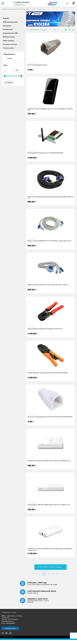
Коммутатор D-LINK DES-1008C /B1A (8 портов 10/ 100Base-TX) (49, 504)
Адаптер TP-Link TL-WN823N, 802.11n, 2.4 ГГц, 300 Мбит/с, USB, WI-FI (50, 109)
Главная (4, 9)
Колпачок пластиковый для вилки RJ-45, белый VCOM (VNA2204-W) (50, 417)
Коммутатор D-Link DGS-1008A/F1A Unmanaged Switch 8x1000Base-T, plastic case (50, 549)
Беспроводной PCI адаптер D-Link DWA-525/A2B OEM (45, 153)
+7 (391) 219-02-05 (21, 2)
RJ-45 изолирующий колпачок (37, 65)
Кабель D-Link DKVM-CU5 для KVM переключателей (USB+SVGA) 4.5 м (50, 197)
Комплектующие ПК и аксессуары (19, 9)
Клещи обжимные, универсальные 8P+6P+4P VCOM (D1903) (48, 373)
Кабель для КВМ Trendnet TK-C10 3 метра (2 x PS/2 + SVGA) (48, 285)
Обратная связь (10, 628)
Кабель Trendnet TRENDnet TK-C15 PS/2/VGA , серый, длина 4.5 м (49, 241)
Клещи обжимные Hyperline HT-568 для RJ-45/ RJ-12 (45, 329)
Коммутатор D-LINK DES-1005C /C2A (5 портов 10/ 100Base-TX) (49, 460)
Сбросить (9, 82)
